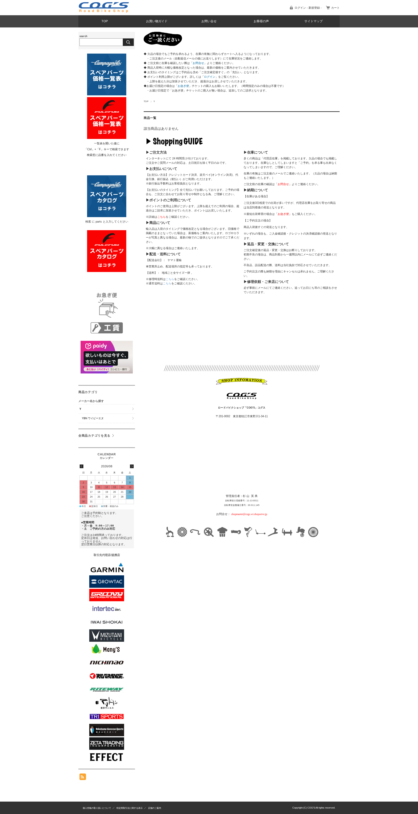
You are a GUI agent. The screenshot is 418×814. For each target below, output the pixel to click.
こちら (170, 279)
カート (335, 7)
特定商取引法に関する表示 (129, 808)
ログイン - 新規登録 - (308, 7)
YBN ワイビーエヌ (93, 418)
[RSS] (82, 778)
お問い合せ (209, 21)
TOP (104, 21)
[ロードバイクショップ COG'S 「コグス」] (104, 12)
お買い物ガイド (156, 21)
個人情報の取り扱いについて (97, 808)
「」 (198, 63)
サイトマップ (313, 21)
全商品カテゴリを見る (94, 435)
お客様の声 (261, 21)
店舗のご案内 (154, 808)
